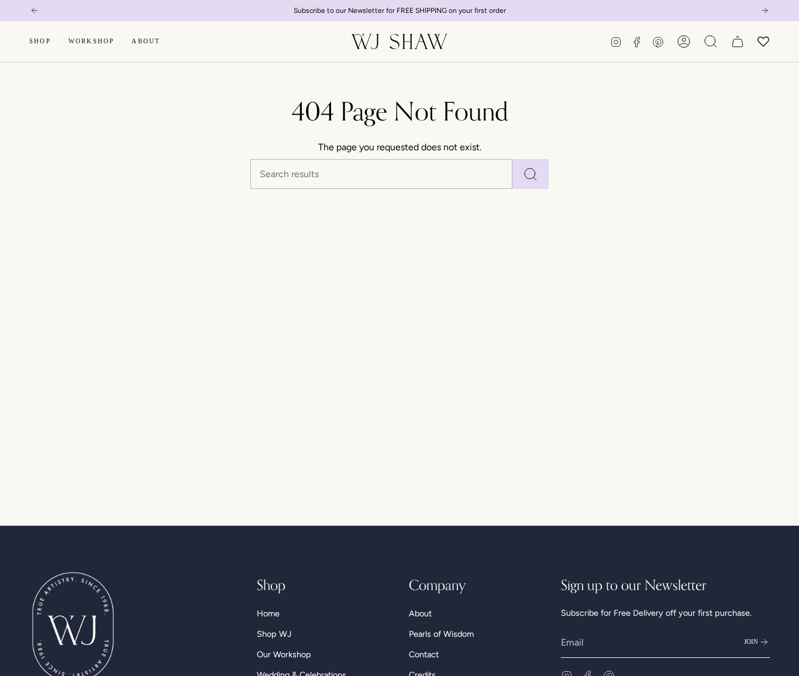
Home (268, 613)
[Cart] (737, 41)
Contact (424, 654)
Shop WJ (274, 634)
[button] (40, 41)
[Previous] (34, 10)
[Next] (764, 10)
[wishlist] (763, 41)
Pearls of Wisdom (441, 634)
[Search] (530, 174)
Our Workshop (284, 654)
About (420, 613)
